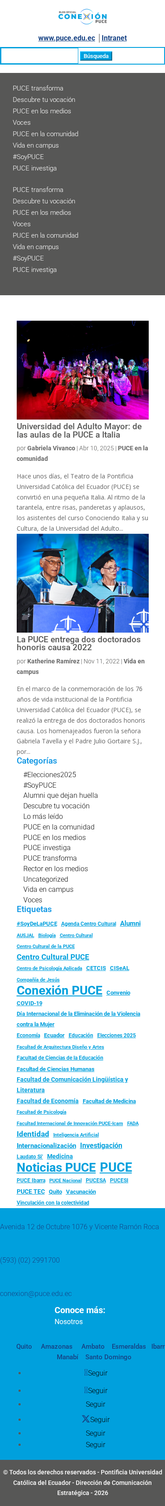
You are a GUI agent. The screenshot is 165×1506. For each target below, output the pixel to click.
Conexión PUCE (60, 990)
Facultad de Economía (48, 1100)
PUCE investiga (35, 168)
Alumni (130, 923)
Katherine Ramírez (53, 661)
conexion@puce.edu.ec (36, 1293)
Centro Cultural (76, 935)
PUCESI (119, 1180)
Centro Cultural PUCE (53, 956)
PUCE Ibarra (31, 1180)
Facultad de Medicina (109, 1101)
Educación (81, 1035)
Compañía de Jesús (38, 980)
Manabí (67, 1357)
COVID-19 (29, 1003)
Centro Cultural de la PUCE (46, 946)
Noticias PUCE (56, 1167)
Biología (47, 935)
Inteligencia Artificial (76, 1135)
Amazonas (56, 1346)
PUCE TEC (31, 1191)
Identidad (33, 1134)
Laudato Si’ (30, 1157)
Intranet (114, 38)
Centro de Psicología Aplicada (49, 968)
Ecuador (54, 1035)
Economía (28, 1035)
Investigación (101, 1145)
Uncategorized (45, 879)
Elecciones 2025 (116, 1035)
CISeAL (119, 967)
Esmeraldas (129, 1346)
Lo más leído (43, 816)
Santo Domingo (108, 1357)
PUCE (116, 1167)
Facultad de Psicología (41, 1112)
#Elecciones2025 (49, 775)
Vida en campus (36, 145)
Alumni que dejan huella (60, 795)
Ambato (92, 1346)
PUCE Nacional (65, 1181)
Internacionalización (46, 1146)
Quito (55, 1191)
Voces (22, 123)
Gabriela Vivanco (51, 448)
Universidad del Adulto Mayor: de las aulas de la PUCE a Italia (79, 431)
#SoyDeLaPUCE (37, 923)
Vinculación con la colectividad (53, 1203)
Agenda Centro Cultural (88, 924)
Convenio (118, 992)
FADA (133, 1123)
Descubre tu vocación (44, 100)
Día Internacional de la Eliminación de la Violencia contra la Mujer (78, 1019)
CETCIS (96, 968)
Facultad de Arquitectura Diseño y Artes (60, 1047)
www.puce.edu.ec (66, 38)
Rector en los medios (55, 869)
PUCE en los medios (42, 111)
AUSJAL (25, 935)
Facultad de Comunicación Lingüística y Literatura (72, 1085)
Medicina (60, 1156)
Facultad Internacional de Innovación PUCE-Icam (70, 1123)
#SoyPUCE (28, 157)
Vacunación (81, 1191)
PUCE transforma (38, 88)
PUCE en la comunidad (45, 134)
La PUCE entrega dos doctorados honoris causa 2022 (79, 644)
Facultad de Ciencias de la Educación (60, 1058)
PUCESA (96, 1180)
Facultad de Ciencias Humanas (56, 1069)
